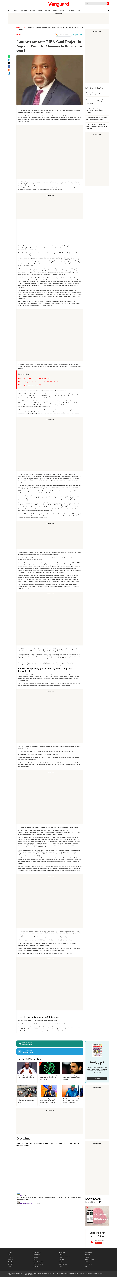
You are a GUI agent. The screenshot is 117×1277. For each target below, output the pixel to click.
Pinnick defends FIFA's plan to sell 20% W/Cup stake (35, 379)
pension (36, 1266)
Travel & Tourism (89, 1259)
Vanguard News (58, 4)
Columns (71, 11)
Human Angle (37, 1263)
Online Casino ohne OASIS (61, 1273)
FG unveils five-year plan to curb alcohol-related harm (96, 93)
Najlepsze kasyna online (85, 1273)
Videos (86, 1261)
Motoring (61, 1259)
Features (36, 1256)
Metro (40, 11)
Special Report (63, 1265)
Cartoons (87, 1257)
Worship (87, 1266)
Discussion (10, 1263)
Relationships (62, 1263)
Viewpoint (87, 1263)
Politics (32, 11)
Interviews (62, 1252)
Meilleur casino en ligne (73, 1273)
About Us (30, 1273)
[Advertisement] (50, 152)
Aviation (10, 1254)
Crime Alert (11, 1259)
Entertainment (37, 1252)
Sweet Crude (88, 1252)
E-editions (24, 11)
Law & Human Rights (64, 1256)
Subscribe (97, 1078)
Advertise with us (37, 1273)
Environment (37, 1254)
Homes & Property (38, 1261)
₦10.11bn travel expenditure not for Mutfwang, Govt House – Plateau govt (72, 1100)
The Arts (87, 1256)
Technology (88, 1254)
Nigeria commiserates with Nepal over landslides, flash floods (96, 118)
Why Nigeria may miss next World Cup (30, 385)
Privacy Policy (51, 1273)
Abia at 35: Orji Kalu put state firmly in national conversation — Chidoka (96, 126)
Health (35, 1259)
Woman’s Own (88, 1265)
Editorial (63, 11)
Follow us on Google (64, 35)
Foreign (36, 1257)
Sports (55, 11)
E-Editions (10, 1266)
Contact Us (44, 1273)
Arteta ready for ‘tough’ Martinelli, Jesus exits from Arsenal (94, 110)
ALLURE (79, 11)
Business (47, 11)
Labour (61, 1254)
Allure (10, 1252)
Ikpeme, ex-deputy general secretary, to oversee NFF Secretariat (94, 101)
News (15, 11)
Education (10, 1265)
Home (9, 11)
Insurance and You (39, 1265)
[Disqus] (49, 1171)
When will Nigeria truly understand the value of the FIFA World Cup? (39, 382)
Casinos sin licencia (29, 1274)
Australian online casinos (96, 1273)
